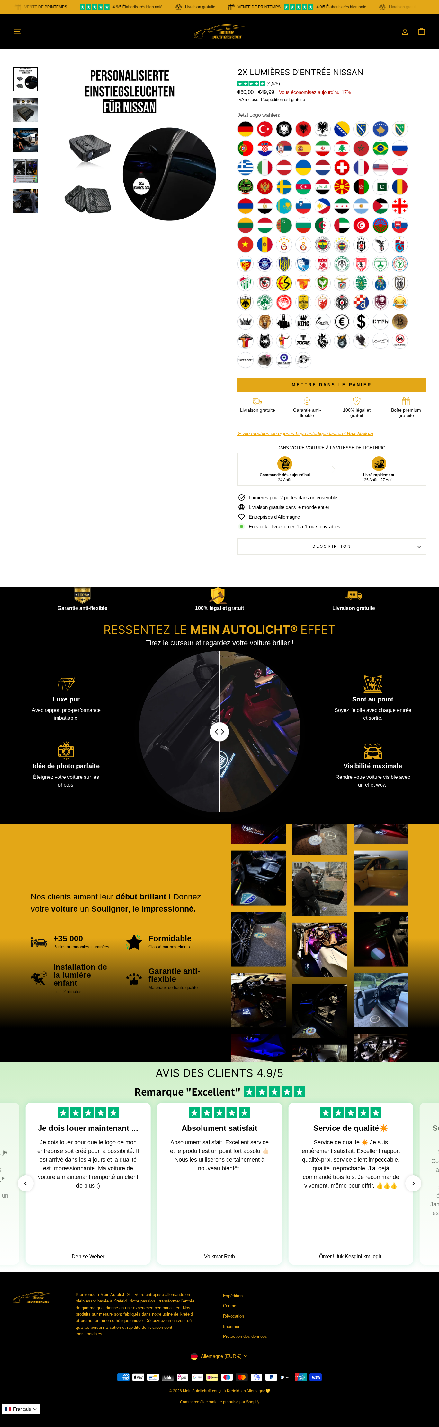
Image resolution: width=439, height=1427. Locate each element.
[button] (26, 1183)
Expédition (233, 1296)
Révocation (233, 1316)
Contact (230, 1305)
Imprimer (231, 1326)
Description (332, 546)
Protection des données (245, 1336)
